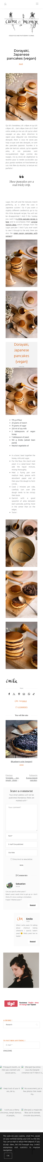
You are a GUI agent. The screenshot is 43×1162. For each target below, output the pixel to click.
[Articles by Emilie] (16, 701)
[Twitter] (14, 694)
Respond (32, 905)
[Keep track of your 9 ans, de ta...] (11, 1098)
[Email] (24, 694)
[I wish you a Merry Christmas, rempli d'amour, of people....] (11, 1119)
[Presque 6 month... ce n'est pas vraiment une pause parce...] (11, 1076)
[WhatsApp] (29, 694)
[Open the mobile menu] (37, 3)
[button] (9, 745)
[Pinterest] (19, 694)
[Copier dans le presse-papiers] (34, 694)
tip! (11, 1003)
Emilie (24, 701)
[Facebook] (9, 694)
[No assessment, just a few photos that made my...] (32, 1098)
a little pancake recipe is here (21, 221)
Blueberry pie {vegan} (21, 761)
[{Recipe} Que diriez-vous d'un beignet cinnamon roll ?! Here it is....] (32, 1076)
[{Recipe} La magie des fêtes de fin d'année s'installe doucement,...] (32, 1119)
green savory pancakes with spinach (21, 235)
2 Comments (22, 707)
